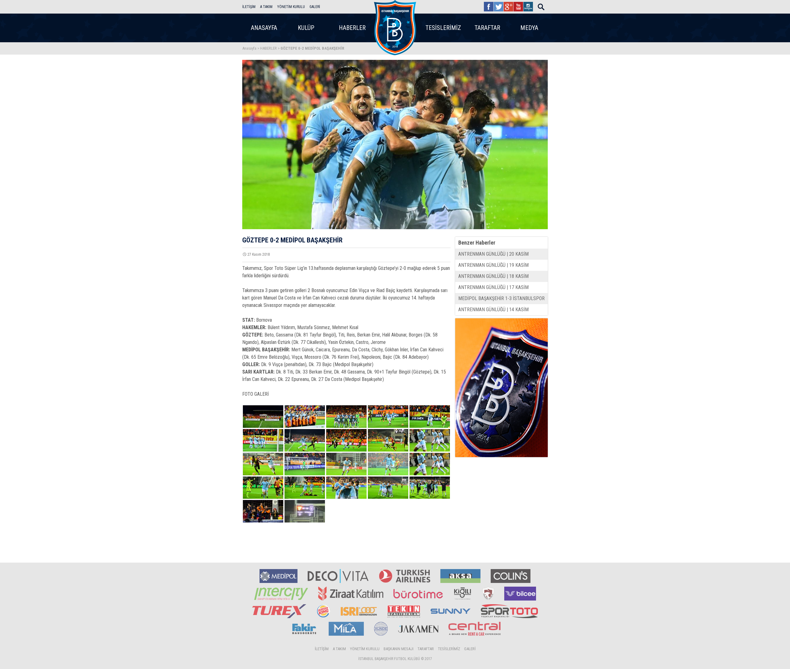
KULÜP (306, 27)
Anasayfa (249, 48)
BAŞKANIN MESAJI (399, 648)
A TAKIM (266, 7)
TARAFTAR (487, 27)
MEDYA (529, 27)
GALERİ (315, 7)
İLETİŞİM (249, 7)
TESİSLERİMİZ (443, 27)
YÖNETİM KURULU (291, 7)
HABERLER (352, 27)
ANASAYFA (264, 27)
